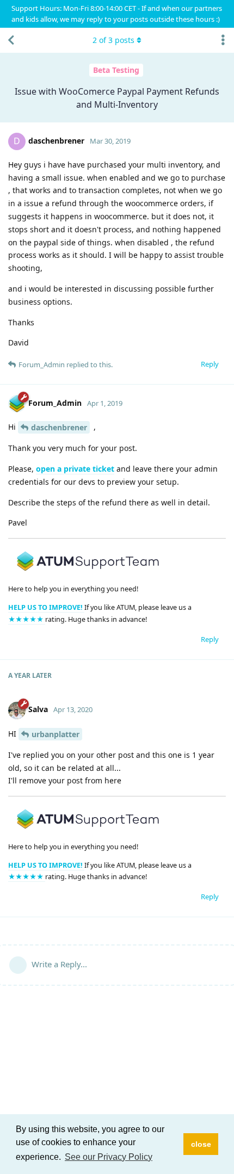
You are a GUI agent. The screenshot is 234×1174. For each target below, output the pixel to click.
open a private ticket (75, 469)
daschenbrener (59, 427)
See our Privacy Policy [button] (108, 1156)
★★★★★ (26, 619)
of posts (113, 40)
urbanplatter (55, 734)
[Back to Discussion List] (11, 40)
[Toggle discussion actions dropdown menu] (223, 40)
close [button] (201, 1144)
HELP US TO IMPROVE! (46, 607)
